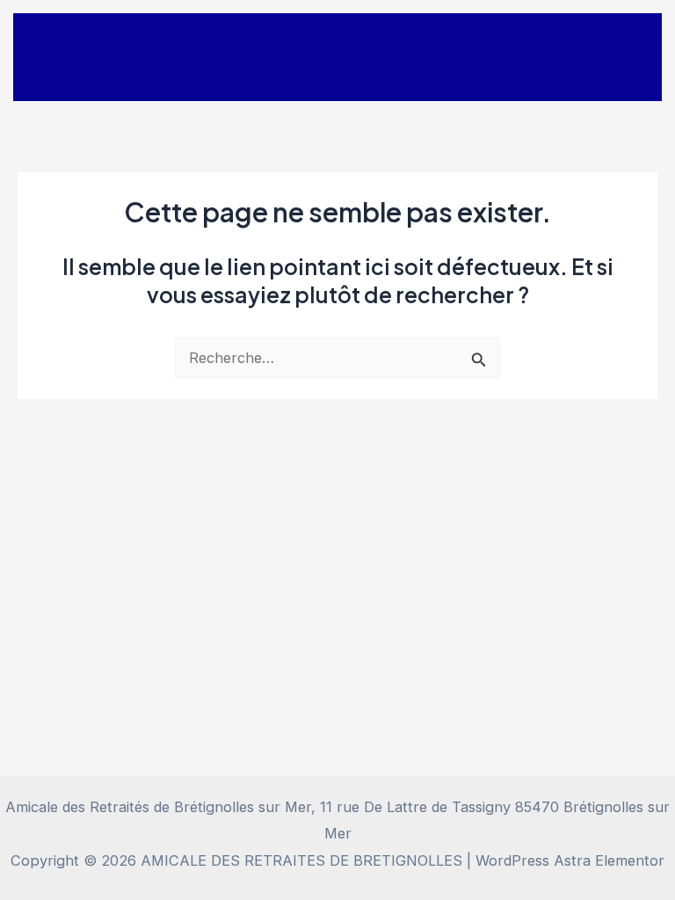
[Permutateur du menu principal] (624, 57)
